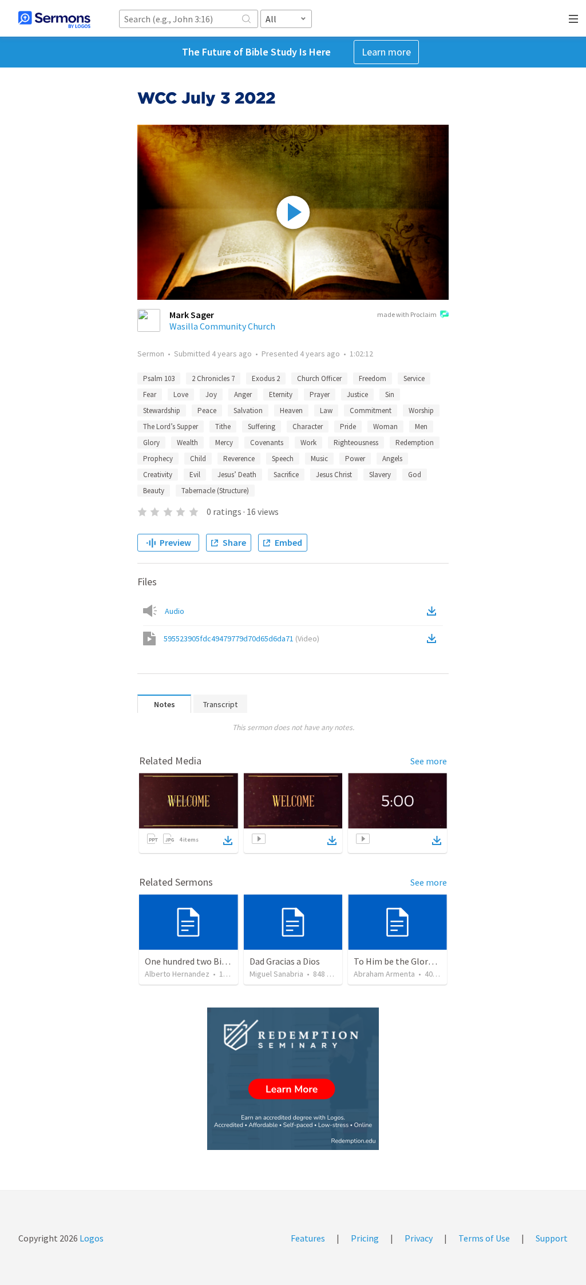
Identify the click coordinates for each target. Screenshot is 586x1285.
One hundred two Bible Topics (203, 961)
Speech (283, 458)
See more (428, 761)
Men (421, 426)
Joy (211, 394)
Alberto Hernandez (177, 974)
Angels (392, 458)
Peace (206, 410)
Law (326, 410)
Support (552, 1238)
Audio (174, 611)
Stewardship (161, 410)
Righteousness (356, 442)
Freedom (372, 378)
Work (308, 442)
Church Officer (319, 378)
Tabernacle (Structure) (215, 490)
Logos (91, 1238)
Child (198, 458)
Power (355, 458)
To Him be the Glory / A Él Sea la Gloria (429, 961)
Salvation (248, 410)
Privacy (419, 1238)
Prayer (320, 394)
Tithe (223, 426)
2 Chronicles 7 (213, 378)
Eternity (280, 394)
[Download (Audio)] (434, 611)
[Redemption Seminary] (293, 1079)
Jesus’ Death (236, 474)
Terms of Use (484, 1238)
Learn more (386, 51)
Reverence (239, 458)
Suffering (261, 426)
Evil (194, 474)
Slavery (380, 474)
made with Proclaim (407, 314)
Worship (421, 410)
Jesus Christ (334, 474)
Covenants (266, 442)
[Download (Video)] (434, 638)
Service (414, 378)
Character (307, 426)
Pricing (365, 1238)
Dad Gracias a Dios (285, 961)
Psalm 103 (159, 378)
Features (308, 1238)
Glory (151, 442)
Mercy (224, 442)
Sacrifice (286, 474)
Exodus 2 (266, 378)
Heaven (291, 410)
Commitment (370, 410)
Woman (385, 426)
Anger (243, 394)
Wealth (187, 442)
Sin (389, 394)
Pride (348, 426)
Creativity (157, 474)
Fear (149, 394)
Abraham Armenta (384, 974)
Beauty (153, 490)
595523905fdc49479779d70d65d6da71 (241, 638)
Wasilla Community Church (222, 326)
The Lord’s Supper (170, 426)
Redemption (414, 442)
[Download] (227, 840)
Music (319, 458)
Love (180, 394)
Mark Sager (191, 314)
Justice (357, 394)
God (414, 474)
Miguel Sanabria (276, 974)
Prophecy (158, 458)
